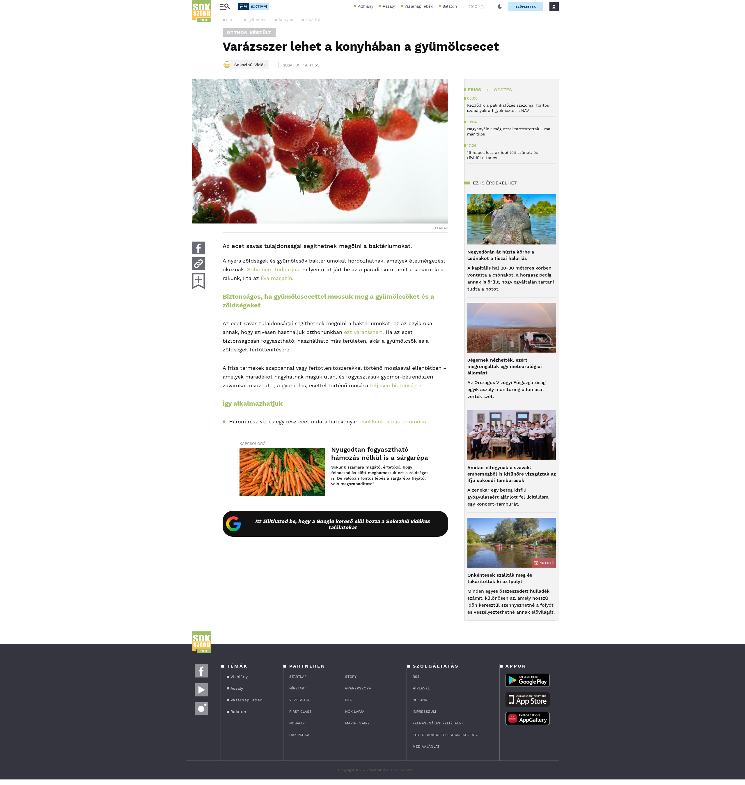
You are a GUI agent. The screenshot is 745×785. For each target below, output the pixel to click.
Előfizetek (526, 6)
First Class (300, 712)
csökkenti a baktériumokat (394, 421)
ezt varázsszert (363, 332)
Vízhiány (365, 6)
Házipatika (299, 735)
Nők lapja (354, 712)
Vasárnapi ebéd (419, 6)
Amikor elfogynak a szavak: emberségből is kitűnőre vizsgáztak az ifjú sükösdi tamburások (511, 474)
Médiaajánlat (426, 746)
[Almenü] (225, 6)
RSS (416, 677)
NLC (348, 700)
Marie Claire (357, 723)
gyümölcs (256, 19)
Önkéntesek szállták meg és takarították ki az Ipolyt (499, 578)
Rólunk (420, 700)
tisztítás (314, 19)
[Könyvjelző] (198, 281)
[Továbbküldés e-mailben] (198, 263)
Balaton (450, 6)
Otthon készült (249, 32)
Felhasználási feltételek (438, 723)
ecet (230, 19)
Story (350, 677)
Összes (503, 89)
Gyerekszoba (358, 688)
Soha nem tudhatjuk (273, 269)
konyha (286, 19)
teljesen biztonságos (396, 385)
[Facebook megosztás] (198, 248)
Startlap (297, 677)
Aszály (389, 6)
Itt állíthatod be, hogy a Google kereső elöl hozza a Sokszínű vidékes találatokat (342, 524)
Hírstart (297, 688)
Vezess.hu (299, 700)
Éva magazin (276, 278)
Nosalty (297, 723)
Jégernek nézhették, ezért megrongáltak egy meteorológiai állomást (504, 366)
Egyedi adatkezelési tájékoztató (445, 735)
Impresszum (424, 712)
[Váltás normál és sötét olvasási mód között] (499, 6)
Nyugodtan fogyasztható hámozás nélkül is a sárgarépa (379, 453)
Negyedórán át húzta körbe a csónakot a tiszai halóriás (500, 255)
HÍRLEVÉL (421, 688)
